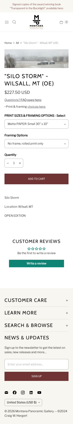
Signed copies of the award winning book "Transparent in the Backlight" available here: (36, 6)
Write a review (36, 263)
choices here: (37, 106)
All (17, 42)
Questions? (23, 100)
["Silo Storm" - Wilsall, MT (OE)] (36, 58)
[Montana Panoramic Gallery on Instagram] (25, 392)
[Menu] (6, 22)
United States (22, 402)
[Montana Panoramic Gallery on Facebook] (17, 392)
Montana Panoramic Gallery (34, 411)
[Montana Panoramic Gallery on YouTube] (41, 392)
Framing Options (16, 135)
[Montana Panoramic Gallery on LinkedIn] (33, 392)
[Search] (14, 22)
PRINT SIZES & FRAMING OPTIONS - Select (34, 115)
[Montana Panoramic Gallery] (36, 22)
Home (8, 42)
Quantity (10, 155)
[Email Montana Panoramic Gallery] (8, 392)
